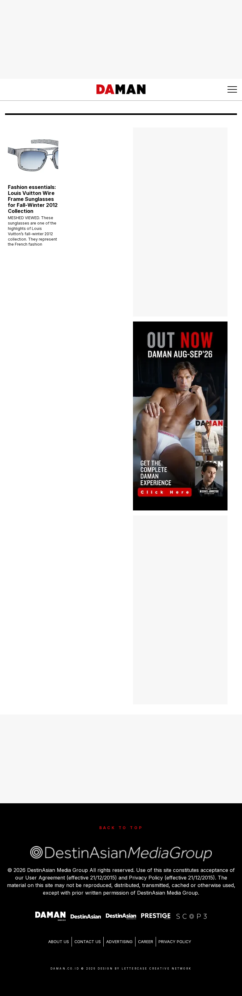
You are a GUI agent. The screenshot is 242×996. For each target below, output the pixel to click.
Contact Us (87, 941)
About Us (58, 941)
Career (145, 941)
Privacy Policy (174, 941)
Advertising (119, 941)
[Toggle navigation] (232, 89)
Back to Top (121, 827)
